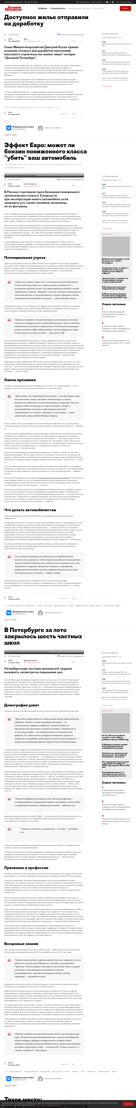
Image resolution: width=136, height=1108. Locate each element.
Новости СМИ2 (10, 135)
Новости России (30, 606)
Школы (114, 1071)
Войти (125, 8)
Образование (91, 1071)
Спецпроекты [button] (58, 8)
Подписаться (84, 2)
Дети (83, 1071)
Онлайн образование (15, 1071)
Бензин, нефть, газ (96, 606)
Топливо (71, 606)
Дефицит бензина (81, 606)
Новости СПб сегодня (16, 606)
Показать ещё (107, 86)
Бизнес (67, 1071)
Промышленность (60, 606)
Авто (40, 606)
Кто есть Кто (98, 8)
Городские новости (104, 1071)
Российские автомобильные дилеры (54, 478)
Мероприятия (74, 8)
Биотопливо (48, 606)
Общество (75, 1071)
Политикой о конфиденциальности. (48, 1105)
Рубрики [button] (43, 8)
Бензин (118, 606)
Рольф (43, 306)
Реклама (87, 8)
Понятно (128, 1104)
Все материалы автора (32, 41)
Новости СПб (108, 606)
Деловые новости (57, 1071)
